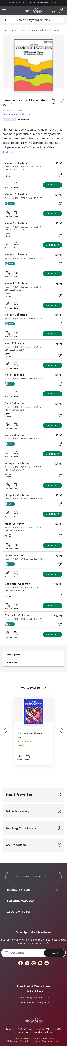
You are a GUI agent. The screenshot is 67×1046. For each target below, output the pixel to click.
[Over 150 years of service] (33, 876)
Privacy (36, 1038)
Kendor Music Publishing (17, 113)
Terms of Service (22, 1038)
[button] (33, 64)
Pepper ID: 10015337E (15, 318)
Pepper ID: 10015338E (15, 378)
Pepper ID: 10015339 (14, 407)
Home (5, 30)
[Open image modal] (33, 66)
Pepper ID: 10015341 (14, 527)
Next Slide (62, 730)
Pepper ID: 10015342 (14, 587)
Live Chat (53, 2)
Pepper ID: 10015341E (15, 559)
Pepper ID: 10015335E (15, 198)
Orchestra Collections (34, 30)
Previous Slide (4, 730)
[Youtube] (40, 963)
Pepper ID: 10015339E (15, 438)
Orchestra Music (18, 30)
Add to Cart (52, 185)
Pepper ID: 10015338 (14, 347)
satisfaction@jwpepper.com (33, 997)
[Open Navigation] (4, 10)
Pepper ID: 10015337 (14, 286)
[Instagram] (33, 963)
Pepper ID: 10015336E (15, 258)
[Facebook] (20, 963)
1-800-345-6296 (33, 990)
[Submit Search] (6, 20)
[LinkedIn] (46, 963)
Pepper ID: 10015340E (15, 498)
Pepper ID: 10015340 (14, 467)
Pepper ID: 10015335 (14, 166)
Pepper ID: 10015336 (14, 226)
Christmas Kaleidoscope (30, 733)
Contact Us (23, 2)
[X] (27, 963)
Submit (55, 952)
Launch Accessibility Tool (46, 1041)
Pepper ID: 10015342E (15, 619)
